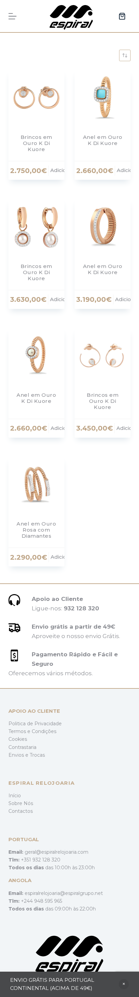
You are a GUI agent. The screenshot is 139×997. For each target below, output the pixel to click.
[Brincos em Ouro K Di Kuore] (36, 98)
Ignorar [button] (124, 984)
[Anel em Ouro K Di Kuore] (103, 98)
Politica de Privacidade (35, 724)
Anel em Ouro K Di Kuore (102, 140)
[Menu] (12, 16)
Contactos (20, 811)
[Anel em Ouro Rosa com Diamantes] (36, 484)
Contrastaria (22, 747)
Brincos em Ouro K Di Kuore (36, 143)
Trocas (37, 755)
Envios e (19, 755)
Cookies (17, 739)
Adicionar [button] (62, 170)
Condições (44, 731)
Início (14, 796)
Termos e (20, 731)
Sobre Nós (20, 803)
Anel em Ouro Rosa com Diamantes (36, 529)
